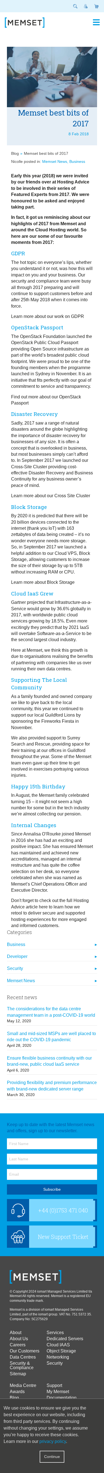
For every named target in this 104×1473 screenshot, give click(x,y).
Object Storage (61, 1351)
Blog (15, 153)
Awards (17, 1391)
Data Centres (23, 1357)
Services (55, 1332)
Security (15, 968)
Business (77, 161)
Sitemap (18, 1374)
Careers (18, 1345)
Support (54, 1385)
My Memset (58, 1391)
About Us (19, 1339)
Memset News (54, 161)
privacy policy (52, 1441)
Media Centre (23, 1385)
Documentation (62, 1398)
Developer (17, 956)
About (15, 1332)
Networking (58, 1357)
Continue (52, 1456)
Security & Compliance (22, 1365)
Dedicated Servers (65, 1339)
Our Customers (24, 1351)
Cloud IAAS (58, 1345)
